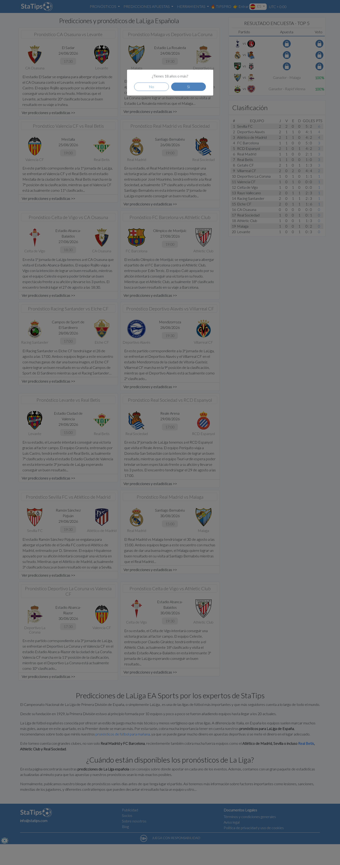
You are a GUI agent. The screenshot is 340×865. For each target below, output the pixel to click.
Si (188, 86)
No (151, 86)
